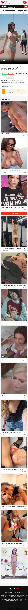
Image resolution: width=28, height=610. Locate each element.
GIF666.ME (4, 599)
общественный (21, 82)
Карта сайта (8, 605)
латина (12, 82)
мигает (17, 80)
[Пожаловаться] (26, 73)
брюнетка (22, 80)
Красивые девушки (10, 77)
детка (13, 80)
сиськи (5, 80)
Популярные (12, 7)
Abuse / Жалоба (15, 605)
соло (16, 82)
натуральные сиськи (6, 82)
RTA (22, 605)
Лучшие (11, 5)
